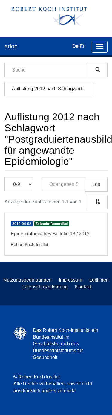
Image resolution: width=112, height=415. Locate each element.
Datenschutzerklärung (44, 286)
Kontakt (83, 286)
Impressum (70, 279)
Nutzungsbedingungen (27, 279)
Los (96, 184)
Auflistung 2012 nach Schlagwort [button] (47, 88)
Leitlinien (99, 279)
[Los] (98, 70)
